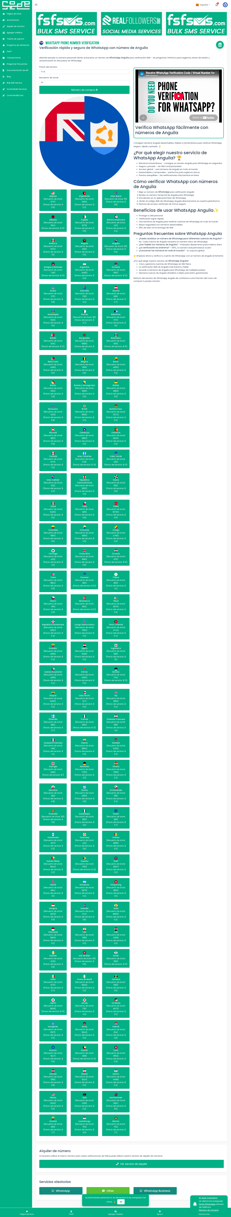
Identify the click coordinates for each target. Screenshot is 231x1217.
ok (121, 1201)
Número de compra (83, 90)
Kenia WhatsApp (207, 1204)
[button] (203, 4)
